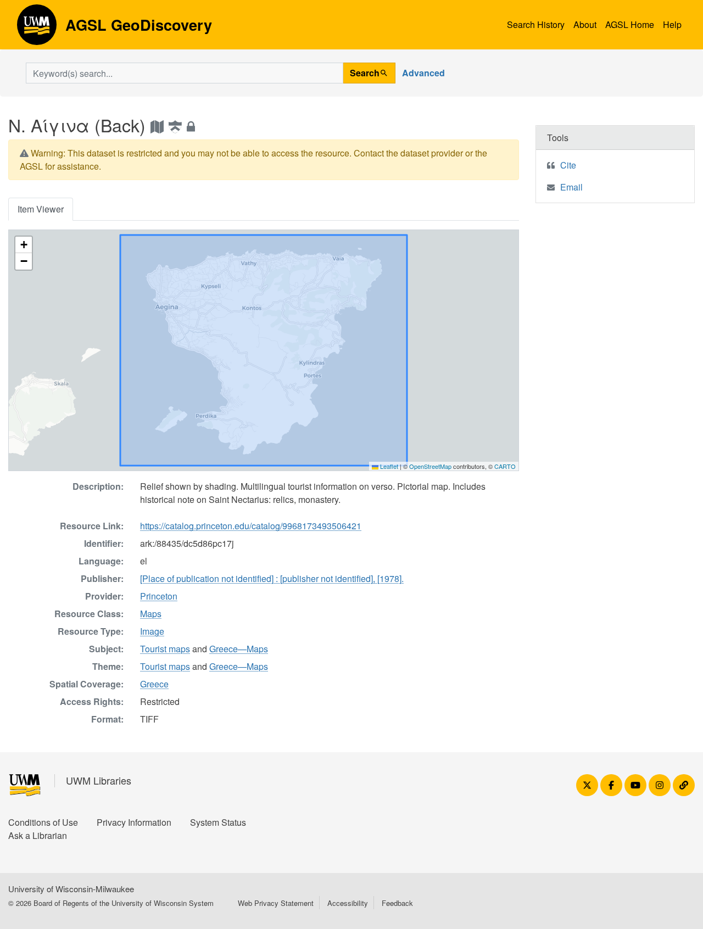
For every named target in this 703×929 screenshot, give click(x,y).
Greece (154, 684)
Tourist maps (165, 648)
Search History (536, 24)
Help (672, 24)
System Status (218, 822)
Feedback (397, 903)
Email (571, 187)
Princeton (158, 596)
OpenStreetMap (430, 466)
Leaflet (388, 466)
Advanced (423, 72)
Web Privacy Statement (276, 903)
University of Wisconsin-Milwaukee (71, 888)
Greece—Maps (238, 648)
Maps (150, 613)
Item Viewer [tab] (41, 209)
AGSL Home (629, 24)
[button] (23, 245)
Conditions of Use (43, 822)
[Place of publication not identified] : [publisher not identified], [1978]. (272, 578)
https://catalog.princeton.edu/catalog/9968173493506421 (250, 525)
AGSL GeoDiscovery (37, 28)
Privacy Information (134, 822)
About (584, 24)
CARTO (505, 466)
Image (152, 631)
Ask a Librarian (37, 835)
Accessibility (347, 903)
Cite (568, 165)
